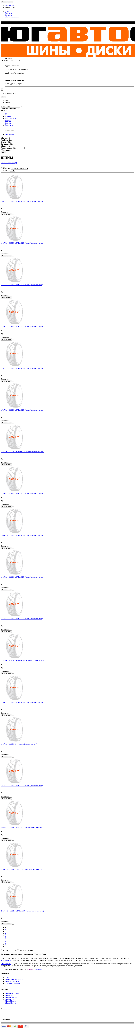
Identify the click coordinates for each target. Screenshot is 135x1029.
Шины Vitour (9, 995)
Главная (8, 116)
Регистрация (9, 6)
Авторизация (10, 7)
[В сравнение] (13, 214)
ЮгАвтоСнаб (6, 964)
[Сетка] (2, 167)
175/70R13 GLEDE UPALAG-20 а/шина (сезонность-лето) (22, 368)
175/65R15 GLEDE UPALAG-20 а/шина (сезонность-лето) (22, 326)
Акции (8, 121)
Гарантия (8, 15)
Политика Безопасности (13, 981)
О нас (7, 11)
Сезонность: (5, 144)
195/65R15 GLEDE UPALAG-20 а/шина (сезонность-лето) (22, 786)
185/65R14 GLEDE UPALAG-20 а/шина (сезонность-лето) (22, 535)
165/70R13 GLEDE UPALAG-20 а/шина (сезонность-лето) (22, 201)
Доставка (8, 13)
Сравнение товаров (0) (9, 163)
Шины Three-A (10, 1003)
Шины (7, 114)
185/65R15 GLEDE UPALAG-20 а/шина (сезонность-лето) (22, 577)
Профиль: (4, 140)
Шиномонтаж (10, 118)
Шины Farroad (10, 999)
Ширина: (4, 138)
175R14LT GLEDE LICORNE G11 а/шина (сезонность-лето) (22, 452)
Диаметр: (4, 142)
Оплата (8, 123)
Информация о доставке (13, 979)
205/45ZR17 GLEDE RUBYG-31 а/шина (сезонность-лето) (22, 869)
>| (5, 946)
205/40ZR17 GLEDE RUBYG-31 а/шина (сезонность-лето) (22, 827)
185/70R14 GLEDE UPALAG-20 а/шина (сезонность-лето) (22, 619)
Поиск (3, 152)
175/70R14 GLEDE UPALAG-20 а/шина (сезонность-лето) (22, 410)
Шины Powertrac (11, 997)
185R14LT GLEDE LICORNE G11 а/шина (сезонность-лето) (22, 660)
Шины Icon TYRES (12, 993)
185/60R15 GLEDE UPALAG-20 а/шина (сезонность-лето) (22, 493)
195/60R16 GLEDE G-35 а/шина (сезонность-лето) (19, 744)
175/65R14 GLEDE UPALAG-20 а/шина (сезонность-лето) (22, 285)
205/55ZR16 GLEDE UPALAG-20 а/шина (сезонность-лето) (22, 911)
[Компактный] (4, 167)
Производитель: (7, 148)
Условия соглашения (12, 983)
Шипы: (4, 146)
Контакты (9, 125)
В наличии (7, 150)
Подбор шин (9, 134)
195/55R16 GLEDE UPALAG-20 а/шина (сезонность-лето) (22, 702)
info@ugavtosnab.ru (12, 17)
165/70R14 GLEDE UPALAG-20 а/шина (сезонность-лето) (22, 243)
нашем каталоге (6, 960)
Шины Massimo (10, 1001)
